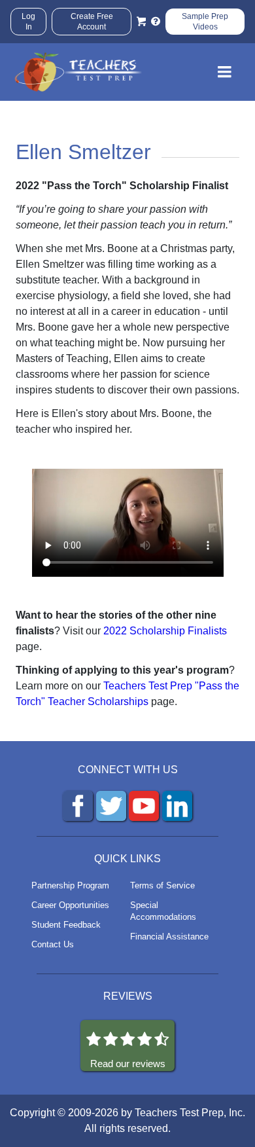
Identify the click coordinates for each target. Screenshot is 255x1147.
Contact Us (52, 944)
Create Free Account (92, 21)
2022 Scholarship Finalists (165, 630)
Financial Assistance (169, 936)
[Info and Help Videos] (155, 22)
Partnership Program (70, 885)
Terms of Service (162, 885)
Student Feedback (66, 925)
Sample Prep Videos (205, 21)
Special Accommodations (163, 911)
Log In (28, 21)
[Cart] (141, 22)
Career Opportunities (70, 905)
